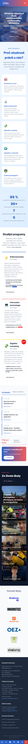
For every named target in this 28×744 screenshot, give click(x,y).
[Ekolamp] (14, 650)
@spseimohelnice (12, 710)
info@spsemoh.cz (10, 709)
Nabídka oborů (14, 31)
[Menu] (24, 3)
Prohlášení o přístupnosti (8, 725)
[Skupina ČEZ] (14, 619)
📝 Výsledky (8, 457)
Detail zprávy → (8, 406)
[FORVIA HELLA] (14, 599)
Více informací (10, 292)
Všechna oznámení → (18, 391)
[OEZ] (14, 629)
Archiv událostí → (8, 481)
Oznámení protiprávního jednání (10, 727)
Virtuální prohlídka (14, 36)
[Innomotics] (14, 609)
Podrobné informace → (17, 441)
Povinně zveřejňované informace (10, 719)
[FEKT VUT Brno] (14, 640)
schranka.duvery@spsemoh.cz (10, 698)
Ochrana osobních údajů (8, 722)
